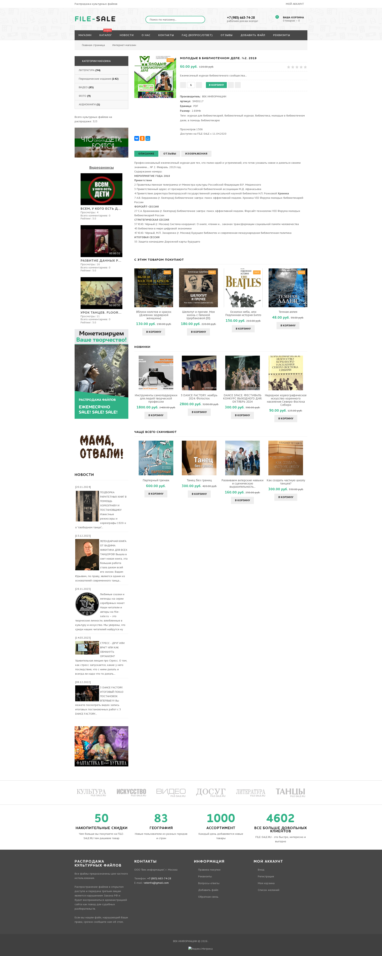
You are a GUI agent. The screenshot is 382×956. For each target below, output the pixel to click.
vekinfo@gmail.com (156, 883)
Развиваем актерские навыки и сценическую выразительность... (242, 483)
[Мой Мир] (147, 138)
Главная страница (93, 45)
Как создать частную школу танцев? (286, 481)
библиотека (262, 115)
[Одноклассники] (142, 138)
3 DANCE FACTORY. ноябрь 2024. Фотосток (199, 396)
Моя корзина (266, 883)
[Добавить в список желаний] (231, 85)
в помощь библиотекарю (204, 120)
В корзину (153, 332)
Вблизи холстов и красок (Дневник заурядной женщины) (153, 315)
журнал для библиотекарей (205, 115)
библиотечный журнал (239, 115)
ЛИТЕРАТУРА (87, 70)
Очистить (291, 43)
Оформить (269, 43)
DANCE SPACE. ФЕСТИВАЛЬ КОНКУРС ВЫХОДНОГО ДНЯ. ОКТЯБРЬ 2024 (242, 398)
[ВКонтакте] (136, 138)
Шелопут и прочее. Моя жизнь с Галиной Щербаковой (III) (198, 315)
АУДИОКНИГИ (87, 104)
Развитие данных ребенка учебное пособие (101, 260)
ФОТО (82, 96)
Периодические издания (95, 78)
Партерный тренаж (156, 480)
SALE (95, 19)
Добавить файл (208, 890)
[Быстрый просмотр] (153, 287)
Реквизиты (205, 876)
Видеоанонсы (101, 167)
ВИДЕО (83, 87)
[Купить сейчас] (238, 85)
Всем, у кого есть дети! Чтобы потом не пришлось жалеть (101, 208)
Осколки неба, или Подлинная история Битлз (243, 313)
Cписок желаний (268, 890)
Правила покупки (209, 869)
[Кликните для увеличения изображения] (155, 77)
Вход (261, 869)
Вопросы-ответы (208, 883)
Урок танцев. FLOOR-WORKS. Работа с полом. (101, 312)
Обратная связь (208, 896)
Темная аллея (288, 312)
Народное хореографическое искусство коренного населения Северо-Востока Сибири (286, 400)
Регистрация (266, 876)
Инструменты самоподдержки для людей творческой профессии (156, 398)
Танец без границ (199, 480)
